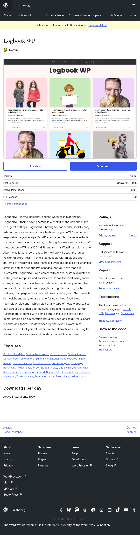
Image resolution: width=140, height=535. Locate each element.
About (7, 447)
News (54, 367)
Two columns (63, 376)
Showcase (44, 447)
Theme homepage (13, 203)
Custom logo (10, 358)
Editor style (42, 358)
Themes (8, 15)
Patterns (43, 465)
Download (103, 166)
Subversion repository (111, 341)
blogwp (13, 49)
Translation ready (44, 376)
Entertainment (58, 358)
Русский (110, 313)
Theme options (69, 372)
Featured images (22, 363)
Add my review (107, 235)
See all (133, 235)
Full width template (24, 367)
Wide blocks (79, 376)
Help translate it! (98, 25)
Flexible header (42, 363)
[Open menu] (134, 5)
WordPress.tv (82, 465)
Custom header (76, 354)
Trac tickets (105, 349)
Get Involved (114, 447)
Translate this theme (110, 320)
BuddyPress (12, 494)
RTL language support (32, 372)
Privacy (8, 465)
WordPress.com (15, 476)
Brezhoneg (18, 510)
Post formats (80, 367)
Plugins (42, 459)
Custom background (37, 354)
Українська (127, 313)
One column (65, 367)
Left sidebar (43, 367)
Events (110, 453)
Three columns (24, 376)
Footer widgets (60, 363)
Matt (8, 482)
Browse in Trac (107, 345)
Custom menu (26, 358)
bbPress (10, 488)
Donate (112, 459)
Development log (108, 337)
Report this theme (109, 288)
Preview (35, 166)
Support (77, 453)
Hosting (8, 459)
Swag (111, 465)
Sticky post (52, 372)
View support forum (110, 261)
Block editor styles (14, 354)
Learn (75, 447)
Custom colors (58, 354)
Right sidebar (10, 372)
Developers (79, 459)
